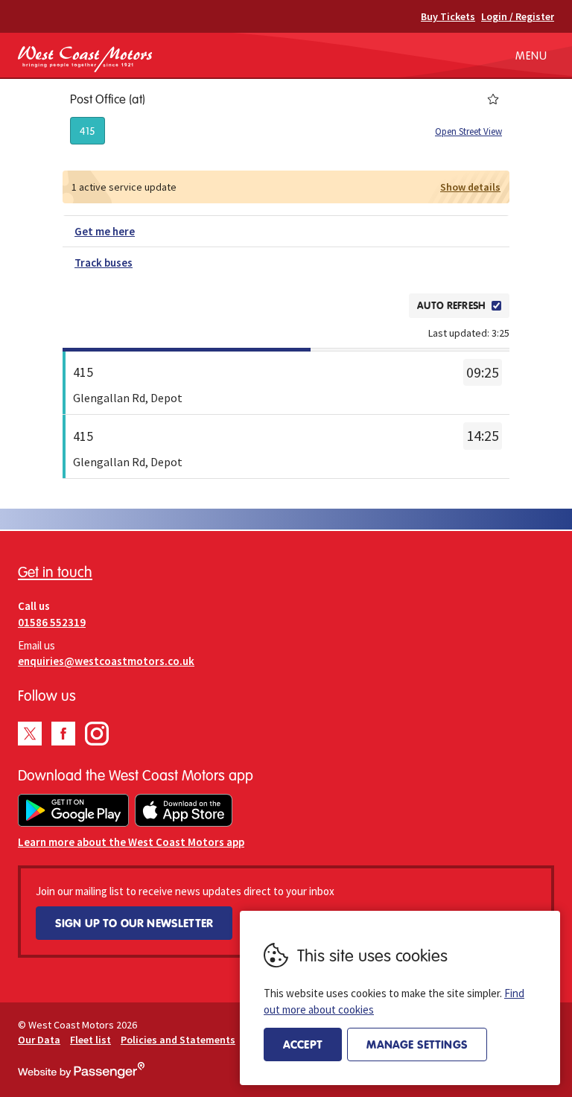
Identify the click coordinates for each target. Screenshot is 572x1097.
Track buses (103, 262)
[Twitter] (30, 733)
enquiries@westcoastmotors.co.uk (106, 661)
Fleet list (90, 1039)
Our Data (39, 1039)
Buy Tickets (448, 16)
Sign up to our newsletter (134, 922)
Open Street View (468, 131)
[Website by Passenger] (81, 1074)
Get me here (104, 231)
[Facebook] (63, 733)
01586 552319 (52, 622)
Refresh (372, 305)
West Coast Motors (85, 58)
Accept (302, 1044)
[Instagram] (97, 733)
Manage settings (416, 1044)
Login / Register (517, 16)
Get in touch (55, 572)
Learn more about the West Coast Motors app (131, 842)
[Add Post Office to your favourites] (493, 99)
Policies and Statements (178, 1039)
